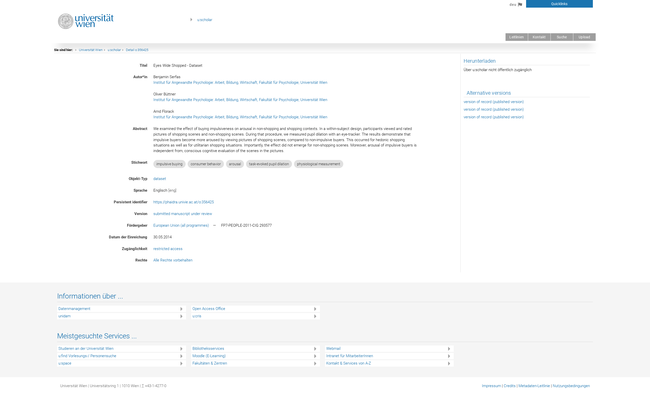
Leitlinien (516, 37)
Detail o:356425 (137, 50)
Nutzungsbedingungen (571, 386)
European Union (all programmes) (181, 225)
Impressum (491, 386)
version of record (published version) (494, 102)
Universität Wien (91, 50)
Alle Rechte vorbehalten (172, 260)
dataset (159, 178)
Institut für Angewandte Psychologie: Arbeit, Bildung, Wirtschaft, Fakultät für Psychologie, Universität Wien (240, 82)
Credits (510, 386)
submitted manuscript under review (182, 213)
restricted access (168, 248)
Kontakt (539, 37)
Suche (562, 37)
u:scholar (204, 20)
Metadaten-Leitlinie (534, 386)
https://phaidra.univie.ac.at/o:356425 (183, 202)
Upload (584, 37)
